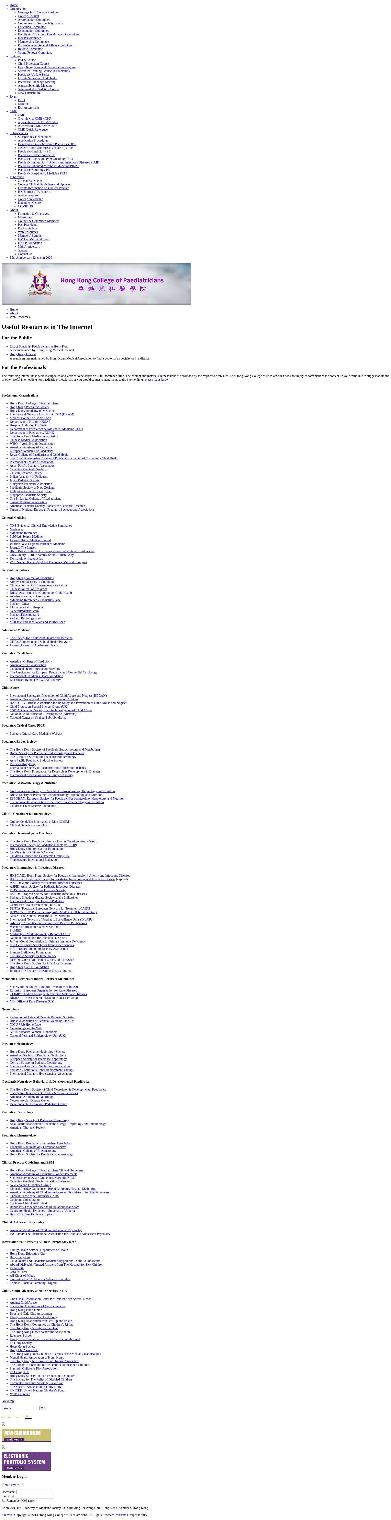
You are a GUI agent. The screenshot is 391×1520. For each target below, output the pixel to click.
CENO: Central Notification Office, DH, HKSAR (42, 959)
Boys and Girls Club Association (31, 1313)
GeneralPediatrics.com (24, 611)
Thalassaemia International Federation (34, 859)
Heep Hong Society (22, 1346)
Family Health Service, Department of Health (39, 1250)
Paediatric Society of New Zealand (32, 487)
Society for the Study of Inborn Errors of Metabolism (44, 986)
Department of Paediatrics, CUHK (32, 432)
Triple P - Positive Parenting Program (33, 1283)
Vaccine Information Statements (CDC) (35, 926)
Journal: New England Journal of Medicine (37, 544)
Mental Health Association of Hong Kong (37, 1357)
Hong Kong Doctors (23, 354)
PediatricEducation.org (24, 614)
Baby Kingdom (20, 1257)
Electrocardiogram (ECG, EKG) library (35, 679)
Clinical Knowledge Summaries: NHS (34, 1196)
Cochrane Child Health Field (28, 1203)
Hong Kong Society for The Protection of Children (42, 1375)
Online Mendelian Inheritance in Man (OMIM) (40, 821)
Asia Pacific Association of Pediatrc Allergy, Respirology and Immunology (58, 1124)
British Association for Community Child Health (41, 592)
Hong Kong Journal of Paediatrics (32, 578)
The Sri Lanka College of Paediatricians (35, 498)
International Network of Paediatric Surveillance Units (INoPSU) (51, 919)
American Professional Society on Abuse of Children (44, 699)
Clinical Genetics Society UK (29, 825)
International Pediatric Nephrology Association (40, 1066)
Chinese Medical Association (28, 440)
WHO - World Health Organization (32, 443)
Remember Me (16, 1500)
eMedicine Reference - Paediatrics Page (35, 600)
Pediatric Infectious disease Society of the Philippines (44, 897)
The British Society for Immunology (33, 956)
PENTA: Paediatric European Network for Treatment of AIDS (50, 908)
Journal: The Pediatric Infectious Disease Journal (41, 970)
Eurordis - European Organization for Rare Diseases (43, 990)
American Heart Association (28, 665)
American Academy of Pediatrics (31, 447)
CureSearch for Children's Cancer (31, 852)
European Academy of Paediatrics (31, 451)
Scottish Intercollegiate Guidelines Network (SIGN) (43, 1177)
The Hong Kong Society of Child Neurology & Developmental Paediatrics (58, 1089)
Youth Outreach (20, 1394)
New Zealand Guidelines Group (30, 1185)
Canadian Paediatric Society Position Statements (41, 1181)
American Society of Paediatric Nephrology (38, 1055)
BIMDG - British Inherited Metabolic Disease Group (44, 997)
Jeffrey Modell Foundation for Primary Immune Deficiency (48, 941)
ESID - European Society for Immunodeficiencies (42, 945)
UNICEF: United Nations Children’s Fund (37, 1390)
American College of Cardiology (31, 661)
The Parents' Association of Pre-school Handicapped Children (49, 1364)
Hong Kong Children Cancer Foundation (36, 848)
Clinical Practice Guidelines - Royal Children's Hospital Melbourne (53, 1188)
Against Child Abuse (23, 1302)
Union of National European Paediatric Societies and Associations (52, 509)
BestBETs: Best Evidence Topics (31, 1214)
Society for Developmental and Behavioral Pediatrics (44, 1093)
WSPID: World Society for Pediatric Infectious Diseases (46, 883)
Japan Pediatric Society (25, 480)
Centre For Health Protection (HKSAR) (35, 905)
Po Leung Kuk (19, 1372)
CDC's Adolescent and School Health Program (40, 641)
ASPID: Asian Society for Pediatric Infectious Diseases (45, 886)
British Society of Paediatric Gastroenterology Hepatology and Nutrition (56, 795)
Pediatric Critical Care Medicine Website (36, 733)
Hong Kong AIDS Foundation (29, 967)
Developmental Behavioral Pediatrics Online (38, 1104)
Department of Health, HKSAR (30, 421)
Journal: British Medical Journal (30, 540)
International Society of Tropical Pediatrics (37, 901)
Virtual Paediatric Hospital (27, 607)
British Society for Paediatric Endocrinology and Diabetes (47, 753)
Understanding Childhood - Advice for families (40, 1279)
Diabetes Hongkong (23, 764)
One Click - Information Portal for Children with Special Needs (50, 1299)
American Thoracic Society (27, 1127)
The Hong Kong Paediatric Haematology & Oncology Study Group (53, 841)
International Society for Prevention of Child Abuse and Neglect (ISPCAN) (58, 695)
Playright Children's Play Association (33, 1368)
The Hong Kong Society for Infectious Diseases (40, 963)
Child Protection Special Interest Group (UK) (39, 706)
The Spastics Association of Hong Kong (36, 1386)
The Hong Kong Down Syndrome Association (40, 1332)
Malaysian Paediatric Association (31, 484)
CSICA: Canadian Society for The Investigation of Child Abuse (51, 710)
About (14, 313)
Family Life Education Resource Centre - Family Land (45, 1339)
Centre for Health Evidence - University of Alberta (42, 1210)
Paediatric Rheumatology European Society (38, 1147)
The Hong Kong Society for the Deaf (34, 1328)
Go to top (8, 1401)
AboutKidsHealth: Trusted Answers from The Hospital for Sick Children (56, 1264)
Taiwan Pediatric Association (28, 502)
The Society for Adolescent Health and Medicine (41, 638)
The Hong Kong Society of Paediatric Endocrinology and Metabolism (55, 749)
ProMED (16, 930)
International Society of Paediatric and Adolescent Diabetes (48, 767)
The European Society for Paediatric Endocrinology (43, 756)
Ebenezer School (21, 1335)
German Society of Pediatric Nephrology (36, 1062)
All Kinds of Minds (22, 1275)
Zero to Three (18, 1272)
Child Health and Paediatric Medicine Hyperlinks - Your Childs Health (55, 1261)
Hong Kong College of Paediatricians (34, 403)
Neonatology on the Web (26, 1028)
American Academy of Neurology (32, 1096)
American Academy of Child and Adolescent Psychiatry (46, 1230)
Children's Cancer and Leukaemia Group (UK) (40, 856)
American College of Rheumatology (33, 1150)
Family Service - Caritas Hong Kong (33, 1317)
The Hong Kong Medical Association (34, 436)
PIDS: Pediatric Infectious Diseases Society (38, 890)
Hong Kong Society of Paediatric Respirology (39, 1120)
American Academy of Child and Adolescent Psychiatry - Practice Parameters (59, 1192)
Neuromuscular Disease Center (30, 1100)
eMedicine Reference (23, 533)
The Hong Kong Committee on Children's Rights (41, 1324)
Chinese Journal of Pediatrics (28, 589)
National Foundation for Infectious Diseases (38, 937)
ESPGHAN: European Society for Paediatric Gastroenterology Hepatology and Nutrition (67, 798)
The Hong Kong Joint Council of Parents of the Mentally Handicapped (55, 1353)
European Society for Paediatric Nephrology (38, 1059)
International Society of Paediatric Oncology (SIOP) (43, 845)
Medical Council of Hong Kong (30, 418)
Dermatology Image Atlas (26, 558)
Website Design (126, 1515)
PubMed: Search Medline (26, 536)
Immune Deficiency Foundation (30, 952)
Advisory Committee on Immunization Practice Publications (48, 923)
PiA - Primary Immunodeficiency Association (39, 948)
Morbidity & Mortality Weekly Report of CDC (40, 934)
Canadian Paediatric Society (28, 469)
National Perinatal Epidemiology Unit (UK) (38, 1035)
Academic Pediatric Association (30, 596)
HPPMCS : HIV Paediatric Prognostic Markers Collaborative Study (53, 912)
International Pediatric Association (32, 462)
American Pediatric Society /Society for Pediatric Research (47, 506)
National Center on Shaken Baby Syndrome (38, 717)
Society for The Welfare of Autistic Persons (37, 1306)
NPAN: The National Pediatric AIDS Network (40, 915)
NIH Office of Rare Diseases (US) (32, 1001)
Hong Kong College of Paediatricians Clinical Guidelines (46, 1170)
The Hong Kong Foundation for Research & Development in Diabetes (55, 771)
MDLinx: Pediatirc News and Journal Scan (37, 622)
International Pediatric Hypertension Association (41, 1073)
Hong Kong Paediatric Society (29, 407)
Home (14, 309)
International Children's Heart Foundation (36, 676)
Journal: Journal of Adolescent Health (34, 645)
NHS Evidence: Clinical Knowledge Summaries (41, 525)
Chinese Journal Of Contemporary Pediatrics (38, 585)
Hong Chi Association (24, 1350)
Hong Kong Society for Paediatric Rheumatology (41, 1154)
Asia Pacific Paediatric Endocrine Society (36, 760)
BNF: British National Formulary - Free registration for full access (52, 551)
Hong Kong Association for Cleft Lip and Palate (41, 1321)
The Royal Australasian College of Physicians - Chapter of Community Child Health (64, 458)
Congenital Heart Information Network (35, 668)
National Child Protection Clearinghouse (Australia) (43, 714)
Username (8, 1492)
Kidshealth (17, 1268)
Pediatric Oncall (20, 603)
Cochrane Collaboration (25, 1199)
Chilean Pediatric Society (26, 473)
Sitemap (7, 1515)
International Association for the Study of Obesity (41, 775)
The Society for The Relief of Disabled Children (41, 1379)
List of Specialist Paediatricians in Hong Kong (39, 346)
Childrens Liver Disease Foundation (33, 805)
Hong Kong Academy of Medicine (32, 410)
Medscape (16, 529)
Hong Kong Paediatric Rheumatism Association (40, 1143)
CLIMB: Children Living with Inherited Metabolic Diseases (48, 994)
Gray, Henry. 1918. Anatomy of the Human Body (42, 555)
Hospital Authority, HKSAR (28, 425)
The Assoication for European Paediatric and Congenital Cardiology (53, 672)
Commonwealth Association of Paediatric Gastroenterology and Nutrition (57, 802)
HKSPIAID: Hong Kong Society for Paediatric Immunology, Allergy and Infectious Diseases (70, 875)
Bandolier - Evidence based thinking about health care (44, 1207)
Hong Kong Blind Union (26, 1310)
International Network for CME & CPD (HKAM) (42, 414)
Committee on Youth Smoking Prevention (36, 1383)
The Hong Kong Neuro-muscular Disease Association (44, 1361)
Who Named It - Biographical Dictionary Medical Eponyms (48, 562)
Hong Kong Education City (27, 1253)
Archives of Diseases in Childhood (32, 581)
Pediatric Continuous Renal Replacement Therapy (42, 1070)
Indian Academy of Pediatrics (29, 476)
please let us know (156, 379)
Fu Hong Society (21, 1343)
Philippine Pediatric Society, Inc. (31, 491)
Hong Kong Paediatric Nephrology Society (37, 1051)
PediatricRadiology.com (25, 618)
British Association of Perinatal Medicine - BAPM (42, 1021)
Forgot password (12, 1484)
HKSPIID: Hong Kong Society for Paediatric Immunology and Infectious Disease (62, 879)
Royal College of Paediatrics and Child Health (39, 454)
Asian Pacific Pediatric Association (32, 465)
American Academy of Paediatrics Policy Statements (43, 1174)
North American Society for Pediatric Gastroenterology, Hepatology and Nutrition (62, 791)
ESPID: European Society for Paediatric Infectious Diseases (48, 894)
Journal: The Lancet (22, 547)
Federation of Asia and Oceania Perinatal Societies (42, 1017)
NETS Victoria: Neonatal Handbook (33, 1032)
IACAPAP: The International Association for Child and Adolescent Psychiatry (60, 1234)
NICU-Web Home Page (25, 1024)
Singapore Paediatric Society (28, 495)
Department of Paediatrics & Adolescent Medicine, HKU (46, 429)
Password (8, 1496)
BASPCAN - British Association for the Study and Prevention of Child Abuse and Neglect (68, 703)
